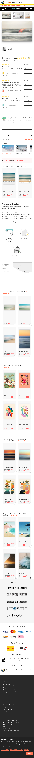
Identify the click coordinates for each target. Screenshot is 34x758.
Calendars (6, 711)
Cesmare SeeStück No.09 (9, 467)
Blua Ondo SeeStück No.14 (24, 467)
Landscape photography (11, 730)
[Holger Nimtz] (4, 49)
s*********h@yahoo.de (10, 105)
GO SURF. (7, 573)
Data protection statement (11, 692)
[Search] (6, 9)
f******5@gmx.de (9, 90)
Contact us (6, 684)
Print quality (6, 139)
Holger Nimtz (11, 49)
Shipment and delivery (10, 686)
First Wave (22, 573)
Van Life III (22, 542)
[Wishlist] (27, 9)
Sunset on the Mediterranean (24, 351)
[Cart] (30, 9)
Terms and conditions (10, 690)
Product (4, 143)
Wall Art (5, 707)
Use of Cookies (7, 696)
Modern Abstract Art (9, 499)
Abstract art (6, 728)
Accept (29, 753)
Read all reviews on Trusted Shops (11, 60)
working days (9, 161)
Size (3, 132)
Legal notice (7, 694)
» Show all (21, 441)
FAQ (4, 688)
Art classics (6, 726)
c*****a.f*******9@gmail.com (12, 73)
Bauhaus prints (8, 724)
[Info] (3, 146)
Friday (6, 351)
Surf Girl (6, 542)
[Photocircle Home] (17, 9)
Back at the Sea (9, 320)
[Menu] (3, 9)
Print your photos (8, 709)
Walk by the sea (24, 320)
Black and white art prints (11, 722)
